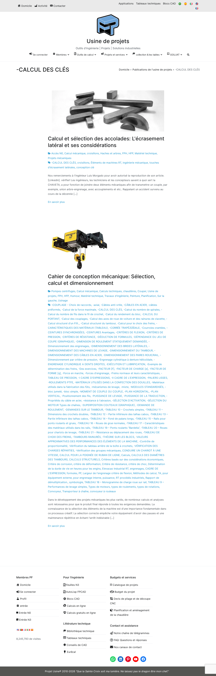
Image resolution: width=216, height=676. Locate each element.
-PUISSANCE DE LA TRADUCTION (144, 395)
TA (159, 473)
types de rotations (148, 486)
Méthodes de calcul (145, 473)
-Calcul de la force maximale (79, 309)
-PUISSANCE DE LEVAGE (107, 395)
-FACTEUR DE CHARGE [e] (132, 368)
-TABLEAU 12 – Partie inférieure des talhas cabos (119, 414)
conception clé (85, 167)
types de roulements (123, 486)
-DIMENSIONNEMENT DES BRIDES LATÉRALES (118, 346)
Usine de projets (108, 41)
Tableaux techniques (148, 3)
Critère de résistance (114, 464)
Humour (75, 295)
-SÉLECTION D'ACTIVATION (128, 400)
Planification (148, 295)
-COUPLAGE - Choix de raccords (71, 304)
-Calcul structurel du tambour (98, 323)
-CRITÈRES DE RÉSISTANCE (78, 336)
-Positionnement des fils (76, 395)
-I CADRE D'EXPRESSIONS (94, 377)
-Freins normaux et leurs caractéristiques (135, 373)
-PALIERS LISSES (157, 377)
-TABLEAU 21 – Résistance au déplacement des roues (110, 432)
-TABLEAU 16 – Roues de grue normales (101, 423)
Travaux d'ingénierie (117, 295)
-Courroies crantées (153, 327)
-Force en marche (72, 373)
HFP (131, 153)
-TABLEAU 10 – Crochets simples (124, 409)
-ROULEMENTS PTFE (60, 382)
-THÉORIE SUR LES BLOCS (118, 436)
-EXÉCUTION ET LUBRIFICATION (125, 364)
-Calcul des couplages (74, 318)
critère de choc (137, 464)
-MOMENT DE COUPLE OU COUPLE (101, 391)
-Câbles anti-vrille (111, 304)
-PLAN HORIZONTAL (136, 391)
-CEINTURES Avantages (100, 332)
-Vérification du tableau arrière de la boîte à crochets (100, 445)
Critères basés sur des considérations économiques (132, 459)
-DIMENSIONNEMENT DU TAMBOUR (131, 350)
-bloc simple (70, 391)
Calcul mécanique (75, 153)
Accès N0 (57, 153)
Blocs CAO (169, 3)
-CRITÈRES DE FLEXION (130, 332)
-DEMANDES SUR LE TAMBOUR (84, 409)
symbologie (76, 482)
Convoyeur (54, 491)
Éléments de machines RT (106, 162)
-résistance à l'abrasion (97, 400)
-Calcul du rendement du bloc (122, 314)
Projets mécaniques (59, 158)
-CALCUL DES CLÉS (63, 162)
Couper (142, 291)
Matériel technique (146, 153)
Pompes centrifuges (63, 291)
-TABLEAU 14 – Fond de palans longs (111, 418)
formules (72, 473)
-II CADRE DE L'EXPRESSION (128, 377)
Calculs (125, 455)
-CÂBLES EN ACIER (135, 304)
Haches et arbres (110, 153)
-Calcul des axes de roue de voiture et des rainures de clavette (127, 318)
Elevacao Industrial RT (115, 468)
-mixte (125, 386)
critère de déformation (87, 464)
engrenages (137, 468)
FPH (124, 153)
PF (80, 473)
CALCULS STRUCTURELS (84, 459)
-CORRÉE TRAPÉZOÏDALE (124, 327)
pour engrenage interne (87, 477)
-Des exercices (87, 368)
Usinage (63, 300)
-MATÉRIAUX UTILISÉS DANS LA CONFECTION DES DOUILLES (112, 382)
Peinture (135, 295)
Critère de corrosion (60, 464)
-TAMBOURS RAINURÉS (87, 436)
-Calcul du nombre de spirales (141, 309)
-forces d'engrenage (97, 373)
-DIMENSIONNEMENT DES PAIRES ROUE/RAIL (130, 355)
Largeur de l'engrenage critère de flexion (107, 473)
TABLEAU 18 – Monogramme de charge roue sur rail (115, 482)
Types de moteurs (99, 486)
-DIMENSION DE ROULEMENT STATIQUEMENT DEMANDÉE (111, 341)
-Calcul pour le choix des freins (136, 323)
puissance (108, 477)
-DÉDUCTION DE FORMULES (114, 336)
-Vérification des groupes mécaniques (98, 450)
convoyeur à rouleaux (103, 491)
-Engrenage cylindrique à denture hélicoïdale (125, 359)
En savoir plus (56, 201)
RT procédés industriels (130, 477)
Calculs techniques (110, 291)
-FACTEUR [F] (106, 368)
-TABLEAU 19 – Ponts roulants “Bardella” (115, 427)
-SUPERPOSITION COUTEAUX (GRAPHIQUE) (108, 405)
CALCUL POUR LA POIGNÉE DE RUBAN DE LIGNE (90, 455)
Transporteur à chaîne (75, 491)
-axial (96, 304)
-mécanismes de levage (105, 386)
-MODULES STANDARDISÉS (146, 386)
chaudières (129, 291)
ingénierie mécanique (135, 162)
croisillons (93, 153)
